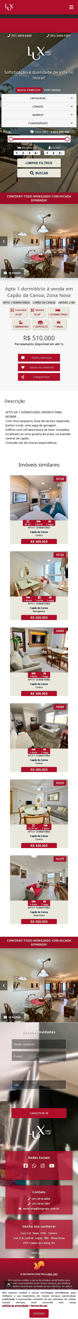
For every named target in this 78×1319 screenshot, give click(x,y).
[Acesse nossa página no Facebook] (26, 1165)
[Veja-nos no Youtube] (51, 1165)
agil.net (52, 1274)
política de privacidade (15, 1305)
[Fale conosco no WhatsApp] (34, 1165)
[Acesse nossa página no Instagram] (43, 1165)
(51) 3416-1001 (60, 36)
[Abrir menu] (71, 7)
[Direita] (74, 241)
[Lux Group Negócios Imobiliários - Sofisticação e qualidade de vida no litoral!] (39, 54)
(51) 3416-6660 (21, 36)
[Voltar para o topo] (9, 1284)
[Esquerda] (3, 241)
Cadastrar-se (39, 1113)
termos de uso (39, 1305)
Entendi (38, 1313)
